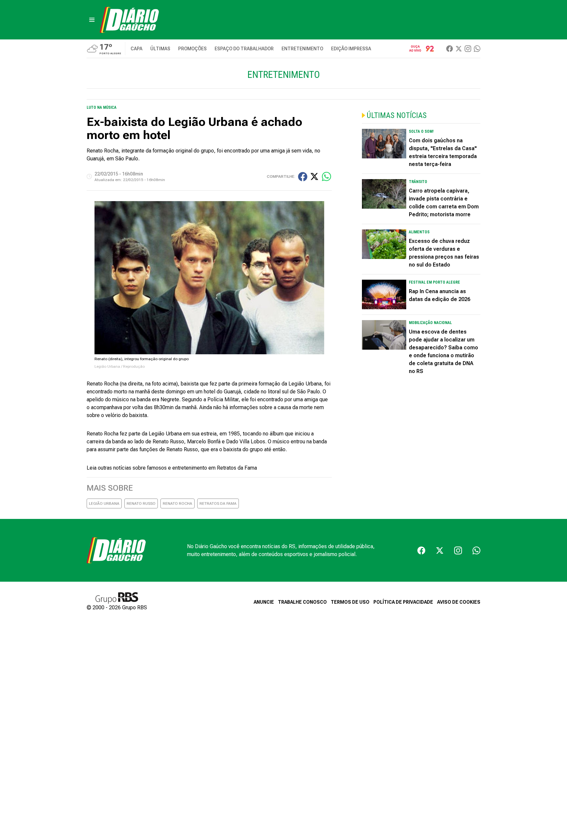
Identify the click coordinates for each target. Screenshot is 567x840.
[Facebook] (449, 48)
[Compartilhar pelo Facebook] (302, 176)
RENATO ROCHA (177, 503)
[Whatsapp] (477, 48)
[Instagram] (468, 48)
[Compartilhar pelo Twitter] (314, 176)
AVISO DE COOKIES (458, 602)
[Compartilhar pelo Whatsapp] (326, 176)
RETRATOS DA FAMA (218, 503)
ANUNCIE (264, 602)
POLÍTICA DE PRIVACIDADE (403, 602)
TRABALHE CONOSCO (302, 602)
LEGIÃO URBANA (104, 503)
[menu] (92, 20)
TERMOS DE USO (350, 602)
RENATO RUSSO (141, 503)
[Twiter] (458, 48)
